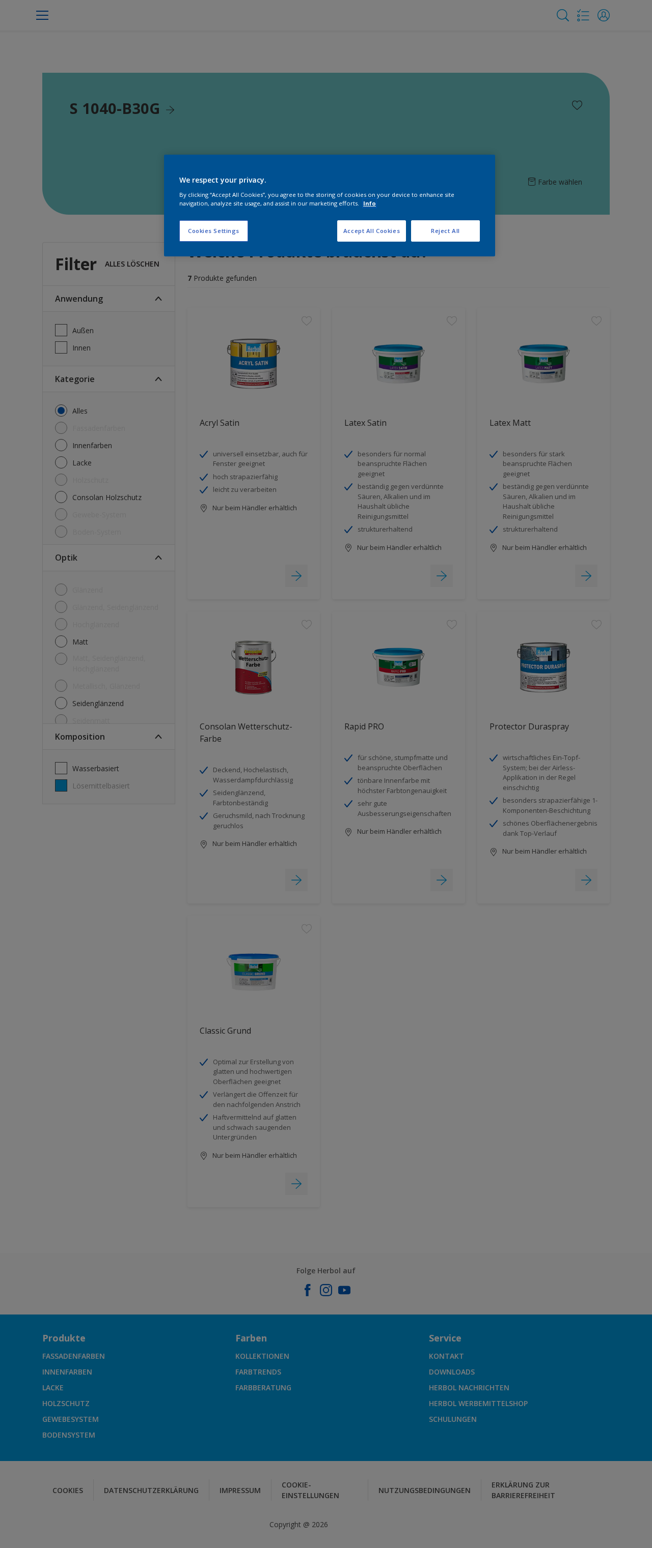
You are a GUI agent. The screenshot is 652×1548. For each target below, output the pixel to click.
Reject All (445, 231)
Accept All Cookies (371, 231)
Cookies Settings (213, 231)
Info (369, 203)
